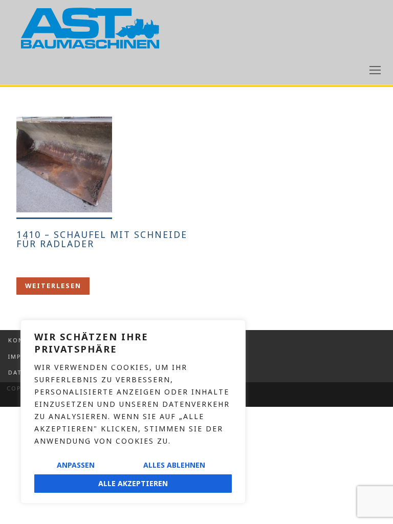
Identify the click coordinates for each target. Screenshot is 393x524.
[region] (133, 412)
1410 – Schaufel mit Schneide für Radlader (101, 239)
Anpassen (76, 465)
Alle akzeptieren (133, 483)
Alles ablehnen (174, 465)
